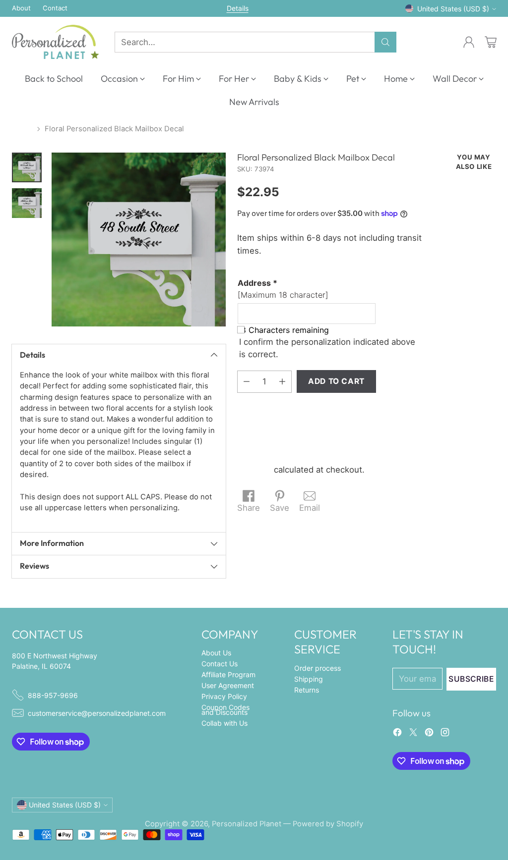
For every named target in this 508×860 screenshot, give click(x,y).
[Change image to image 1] (27, 167)
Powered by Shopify (328, 823)
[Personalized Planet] (55, 42)
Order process (317, 668)
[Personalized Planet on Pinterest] (429, 734)
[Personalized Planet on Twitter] (413, 734)
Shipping (254, 470)
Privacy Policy (224, 696)
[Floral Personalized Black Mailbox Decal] (139, 239)
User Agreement (227, 685)
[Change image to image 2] (27, 203)
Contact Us (219, 663)
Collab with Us (224, 723)
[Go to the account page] (468, 42)
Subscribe (471, 679)
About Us (216, 652)
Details (238, 8)
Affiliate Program (228, 674)
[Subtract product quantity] (246, 381)
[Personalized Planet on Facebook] (397, 734)
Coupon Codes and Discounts (225, 709)
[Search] (385, 42)
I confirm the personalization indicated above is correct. (327, 348)
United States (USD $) (453, 8)
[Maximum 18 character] (283, 289)
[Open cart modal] (490, 42)
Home (22, 128)
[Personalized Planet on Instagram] (445, 734)
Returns (306, 690)
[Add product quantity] (282, 381)
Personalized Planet (246, 823)
